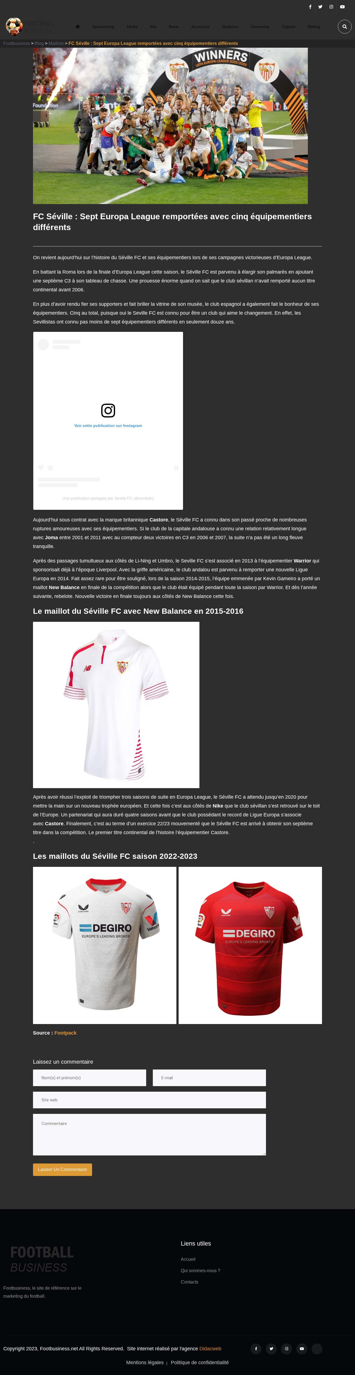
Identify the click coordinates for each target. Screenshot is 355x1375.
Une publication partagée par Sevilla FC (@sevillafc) (108, 498)
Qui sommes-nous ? (200, 1270)
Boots (174, 26)
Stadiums (230, 26)
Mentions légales (145, 1362)
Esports (288, 26)
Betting (314, 26)
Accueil (188, 1259)
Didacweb (210, 1348)
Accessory (200, 26)
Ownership (260, 26)
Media (132, 26)
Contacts (189, 1282)
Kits (153, 26)
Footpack (65, 1033)
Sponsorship (103, 26)
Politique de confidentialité (200, 1362)
